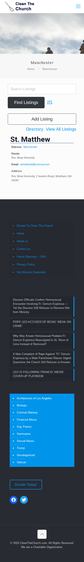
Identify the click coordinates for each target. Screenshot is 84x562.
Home (30, 69)
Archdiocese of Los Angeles (34, 398)
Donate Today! (26, 484)
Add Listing (42, 119)
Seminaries (24, 433)
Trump (21, 448)
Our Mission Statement (31, 272)
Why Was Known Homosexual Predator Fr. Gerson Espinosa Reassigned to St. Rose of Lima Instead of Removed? (40, 340)
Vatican (21, 462)
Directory (34, 129)
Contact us (23, 249)
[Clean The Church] (19, 6)
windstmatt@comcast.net (34, 164)
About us (22, 241)
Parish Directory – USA (31, 256)
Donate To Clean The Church (35, 225)
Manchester (30, 147)
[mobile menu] (78, 6)
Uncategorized (26, 455)
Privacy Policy (26, 264)
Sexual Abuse (25, 441)
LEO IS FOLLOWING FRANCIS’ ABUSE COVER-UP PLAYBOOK (38, 374)
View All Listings (61, 129)
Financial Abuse (27, 419)
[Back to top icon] (42, 534)
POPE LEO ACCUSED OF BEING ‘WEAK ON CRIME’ (42, 324)
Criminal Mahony (27, 412)
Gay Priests (24, 426)
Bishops (22, 405)
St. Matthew (30, 139)
